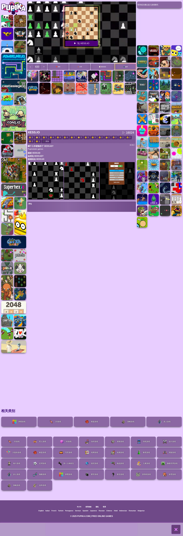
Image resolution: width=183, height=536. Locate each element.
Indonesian (123, 511)
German (78, 511)
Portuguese (69, 511)
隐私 (97, 507)
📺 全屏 (125, 66)
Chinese (109, 511)
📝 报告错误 (102, 66)
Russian (102, 511)
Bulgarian (141, 511)
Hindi (116, 511)
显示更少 (132, 145)
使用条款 (89, 507)
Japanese (93, 511)
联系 (104, 507)
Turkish (60, 511)
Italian (47, 511)
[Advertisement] (91, 529)
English (41, 511)
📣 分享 (80, 66)
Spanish (85, 511)
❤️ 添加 (58, 66)
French (53, 511)
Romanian (132, 511)
